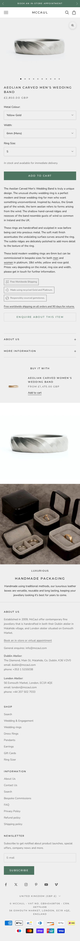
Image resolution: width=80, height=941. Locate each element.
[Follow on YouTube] (46, 884)
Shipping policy (13, 824)
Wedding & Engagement (18, 721)
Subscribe (19, 870)
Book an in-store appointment (39, 3)
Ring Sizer (10, 759)
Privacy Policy (12, 811)
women (8, 262)
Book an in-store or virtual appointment (28, 640)
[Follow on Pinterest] (36, 884)
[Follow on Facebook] (6, 884)
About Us (10, 779)
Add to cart (40, 175)
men (55, 258)
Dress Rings (11, 733)
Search (8, 714)
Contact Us (10, 785)
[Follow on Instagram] (26, 884)
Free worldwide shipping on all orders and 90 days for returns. (39, 306)
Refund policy (12, 817)
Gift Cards (10, 753)
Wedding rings (13, 727)
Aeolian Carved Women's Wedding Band (50, 380)
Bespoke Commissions (17, 798)
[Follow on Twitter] (16, 884)
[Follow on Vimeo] (56, 884)
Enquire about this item (40, 316)
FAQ (6, 805)
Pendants (9, 740)
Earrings (9, 746)
